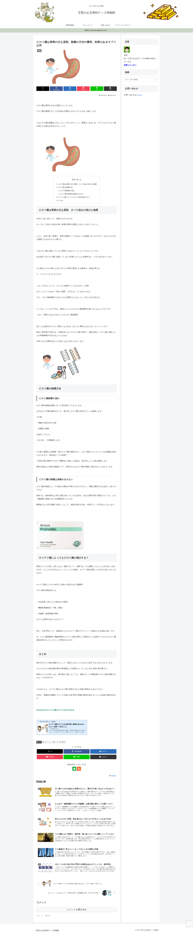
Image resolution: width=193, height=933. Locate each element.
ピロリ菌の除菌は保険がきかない (72, 194)
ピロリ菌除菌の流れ (67, 190)
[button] (110, 88)
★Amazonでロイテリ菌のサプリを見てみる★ (55, 710)
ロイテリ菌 (58, 742)
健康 (40, 742)
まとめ (60, 200)
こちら (139, 95)
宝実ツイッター (130, 65)
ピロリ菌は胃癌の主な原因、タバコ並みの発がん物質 (77, 184)
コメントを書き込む (76, 909)
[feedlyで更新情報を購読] (74, 769)
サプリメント (47, 742)
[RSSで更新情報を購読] (79, 769)
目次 (73, 180)
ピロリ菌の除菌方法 (65, 187)
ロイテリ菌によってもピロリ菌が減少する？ (74, 197)
